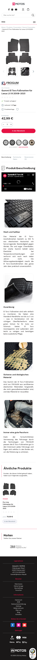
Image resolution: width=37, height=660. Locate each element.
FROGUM (5, 499)
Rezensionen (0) (29, 158)
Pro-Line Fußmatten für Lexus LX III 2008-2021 (9, 505)
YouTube (16, 9)
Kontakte (18, 614)
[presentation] (3, 71)
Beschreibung (6, 157)
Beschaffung (19, 588)
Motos (3, 27)
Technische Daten (17, 158)
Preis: (4, 517)
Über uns (18, 610)
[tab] (7, 158)
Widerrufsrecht (19, 608)
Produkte (9, 27)
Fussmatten (17, 27)
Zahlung (18, 606)
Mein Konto (18, 584)
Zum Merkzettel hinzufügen (17, 109)
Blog (18, 612)
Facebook (9, 9)
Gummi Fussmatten (28, 27)
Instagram (12, 9)
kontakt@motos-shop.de (18, 574)
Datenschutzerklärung (18, 604)
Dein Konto (23, 9)
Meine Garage (18, 586)
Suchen (33, 15)
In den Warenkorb (18, 131)
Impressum (18, 600)
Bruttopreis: (5, 115)
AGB (18, 602)
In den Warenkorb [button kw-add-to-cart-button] (9, 521)
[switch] (32, 657)
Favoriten (18, 590)
